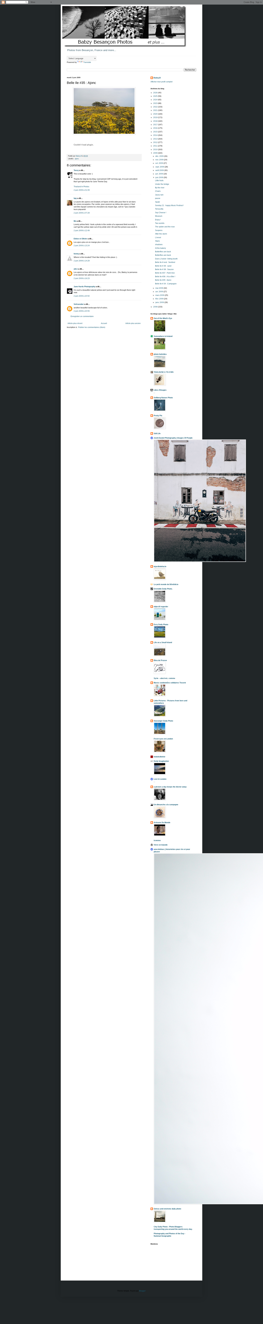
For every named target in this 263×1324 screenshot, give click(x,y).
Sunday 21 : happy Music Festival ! (169, 205)
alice (76, 269)
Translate (87, 62)
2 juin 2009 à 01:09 (82, 190)
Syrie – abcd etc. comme (164, 678)
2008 (155, 307)
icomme (157, 840)
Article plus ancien (133, 323)
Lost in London (160, 779)
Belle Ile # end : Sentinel (165, 262)
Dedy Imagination (161, 761)
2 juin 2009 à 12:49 (82, 230)
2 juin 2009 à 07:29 (82, 213)
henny (76, 254)
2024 (155, 100)
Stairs (157, 241)
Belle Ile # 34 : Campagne (166, 284)
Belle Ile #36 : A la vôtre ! (165, 276)
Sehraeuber (79, 304)
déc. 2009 (159, 156)
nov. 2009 (159, 160)
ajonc (77, 159)
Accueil (104, 323)
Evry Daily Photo (161, 624)
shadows (159, 244)
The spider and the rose (165, 227)
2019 (155, 117)
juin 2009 (159, 177)
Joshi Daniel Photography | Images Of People (173, 438)
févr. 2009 (159, 299)
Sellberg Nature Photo (163, 398)
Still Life (157, 433)
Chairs (158, 191)
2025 (155, 96)
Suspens (158, 230)
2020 (155, 114)
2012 (155, 142)
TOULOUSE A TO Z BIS (164, 372)
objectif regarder (161, 607)
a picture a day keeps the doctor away (170, 787)
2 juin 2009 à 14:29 (82, 261)
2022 (155, 107)
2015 (155, 132)
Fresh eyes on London (163, 739)
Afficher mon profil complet (161, 82)
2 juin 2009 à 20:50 (82, 296)
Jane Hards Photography (84, 287)
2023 (155, 103)
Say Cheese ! (160, 213)
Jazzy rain (159, 195)
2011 (155, 146)
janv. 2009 (159, 302)
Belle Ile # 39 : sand (163, 266)
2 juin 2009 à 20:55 (82, 311)
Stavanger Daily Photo (163, 721)
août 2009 (159, 170)
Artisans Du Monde (162, 822)
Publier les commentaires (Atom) (91, 327)
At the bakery (160, 248)
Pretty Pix (158, 416)
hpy (75, 198)
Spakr (157, 202)
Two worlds (159, 223)
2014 (155, 135)
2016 (155, 128)
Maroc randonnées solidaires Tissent (170, 683)
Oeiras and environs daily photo (167, 1209)
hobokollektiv (159, 757)
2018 (155, 121)
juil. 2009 (159, 174)
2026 (155, 93)
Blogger (142, 1291)
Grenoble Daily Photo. (163, 589)
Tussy (76, 170)
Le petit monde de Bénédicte (166, 584)
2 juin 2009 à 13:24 (82, 245)
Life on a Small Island (163, 642)
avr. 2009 (159, 292)
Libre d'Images (160, 390)
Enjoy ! (158, 220)
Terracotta (159, 209)
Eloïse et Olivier (80, 239)
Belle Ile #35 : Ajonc (163, 280)
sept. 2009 (160, 167)
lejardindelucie (160, 566)
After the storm (161, 234)
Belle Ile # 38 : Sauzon (164, 269)
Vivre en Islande (161, 845)
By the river (159, 188)
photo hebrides (160, 354)
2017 (155, 125)
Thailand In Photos (81, 187)
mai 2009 (159, 288)
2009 (155, 153)
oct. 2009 (159, 163)
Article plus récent (75, 323)
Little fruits (159, 180)
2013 (155, 139)
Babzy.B (157, 78)
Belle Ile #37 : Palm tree (165, 273)
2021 (155, 110)
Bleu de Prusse (160, 660)
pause (157, 198)
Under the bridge (162, 184)
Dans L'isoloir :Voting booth (166, 259)
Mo (75, 221)
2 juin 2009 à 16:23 (82, 278)
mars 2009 (160, 295)
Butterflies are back (163, 252)
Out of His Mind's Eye (163, 318)
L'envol (158, 237)
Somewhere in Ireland (163, 336)
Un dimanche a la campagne (166, 805)
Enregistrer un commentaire (82, 316)
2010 (155, 149)
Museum (158, 216)
